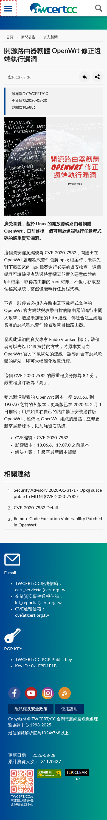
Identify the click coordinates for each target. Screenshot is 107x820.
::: (5, 5)
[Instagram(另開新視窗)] (48, 694)
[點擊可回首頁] (54, 8)
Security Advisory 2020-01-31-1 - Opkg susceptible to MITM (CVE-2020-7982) (58, 493)
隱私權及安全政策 (31, 709)
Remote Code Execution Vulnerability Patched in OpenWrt (58, 522)
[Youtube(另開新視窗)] (31, 694)
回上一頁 (84, 76)
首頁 (9, 37)
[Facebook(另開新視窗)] (14, 694)
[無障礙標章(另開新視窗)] (49, 774)
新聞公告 (28, 37)
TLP (77, 778)
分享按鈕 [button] (97, 76)
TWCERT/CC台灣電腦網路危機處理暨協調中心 (21, 800)
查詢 (99, 8)
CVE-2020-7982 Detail (36, 508)
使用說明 (69, 709)
